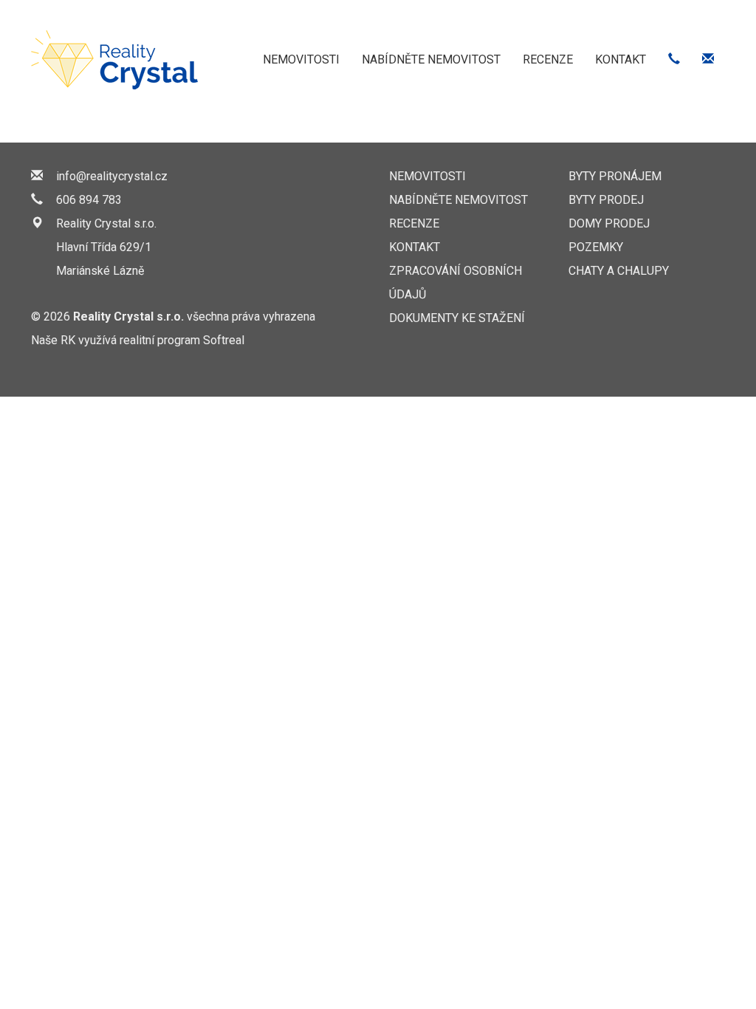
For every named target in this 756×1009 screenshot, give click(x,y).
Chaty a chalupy (618, 271)
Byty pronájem (615, 176)
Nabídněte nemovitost (431, 59)
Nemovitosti (301, 59)
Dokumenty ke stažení (457, 318)
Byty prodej (606, 200)
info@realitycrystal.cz (112, 176)
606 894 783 (89, 200)
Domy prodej (609, 223)
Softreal (223, 340)
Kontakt (620, 59)
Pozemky (595, 247)
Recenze (548, 59)
